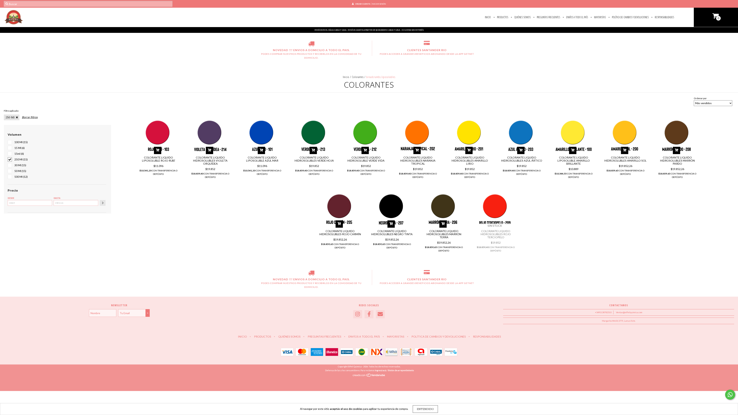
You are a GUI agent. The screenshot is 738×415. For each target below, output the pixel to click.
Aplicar (103, 203)
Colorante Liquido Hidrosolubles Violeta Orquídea (210, 160)
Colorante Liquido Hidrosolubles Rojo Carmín (340, 232)
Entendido (425, 409)
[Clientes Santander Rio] (426, 44)
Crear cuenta (362, 4)
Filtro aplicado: (11, 110)
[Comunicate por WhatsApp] (730, 395)
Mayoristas (599, 17)
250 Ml (10, 117)
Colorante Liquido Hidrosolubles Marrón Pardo (677, 160)
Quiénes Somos (522, 17)
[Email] (380, 314)
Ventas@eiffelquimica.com (629, 312)
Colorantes (358, 77)
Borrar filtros (30, 117)
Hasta (57, 198)
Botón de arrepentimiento (401, 370)
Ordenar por (700, 98)
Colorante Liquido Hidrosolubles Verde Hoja (314, 159)
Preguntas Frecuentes (548, 17)
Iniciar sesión (379, 4)
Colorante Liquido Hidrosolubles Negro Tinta (392, 232)
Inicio (488, 17)
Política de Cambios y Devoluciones (630, 17)
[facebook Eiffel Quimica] (369, 314)
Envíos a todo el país (577, 17)
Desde (11, 198)
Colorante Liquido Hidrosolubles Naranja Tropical (417, 160)
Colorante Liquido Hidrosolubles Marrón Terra (444, 234)
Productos (502, 17)
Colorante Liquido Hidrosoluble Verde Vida (366, 159)
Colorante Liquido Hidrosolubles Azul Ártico (521, 159)
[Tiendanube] (369, 376)
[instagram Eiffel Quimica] (357, 314)
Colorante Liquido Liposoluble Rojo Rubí (158, 159)
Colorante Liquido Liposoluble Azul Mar (262, 159)
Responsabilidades (664, 17)
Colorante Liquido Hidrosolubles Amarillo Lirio (470, 160)
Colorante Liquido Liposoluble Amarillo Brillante (574, 160)
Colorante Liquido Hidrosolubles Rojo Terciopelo (496, 234)
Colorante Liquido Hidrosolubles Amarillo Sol (625, 159)
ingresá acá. (381, 370)
